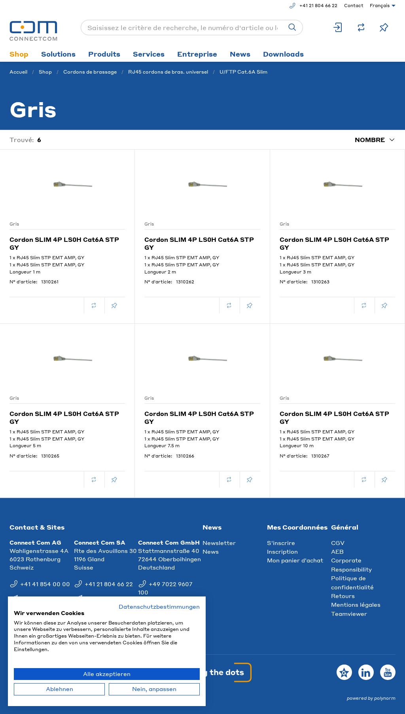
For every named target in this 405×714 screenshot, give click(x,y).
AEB (337, 551)
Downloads (283, 53)
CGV (337, 542)
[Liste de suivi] (384, 27)
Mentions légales (355, 604)
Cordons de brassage (90, 72)
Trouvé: (21, 140)
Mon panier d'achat (295, 560)
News (240, 53)
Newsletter (219, 542)
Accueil (18, 72)
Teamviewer (349, 613)
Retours (343, 595)
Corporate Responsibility (351, 564)
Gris (14, 224)
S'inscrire (281, 542)
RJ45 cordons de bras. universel (168, 72)
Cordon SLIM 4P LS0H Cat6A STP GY (64, 243)
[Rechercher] (292, 27)
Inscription (282, 551)
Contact (353, 5)
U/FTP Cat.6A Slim (243, 72)
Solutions (58, 53)
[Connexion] (338, 27)
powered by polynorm (371, 698)
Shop (18, 53)
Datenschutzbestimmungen (159, 606)
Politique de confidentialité (352, 582)
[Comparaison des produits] (361, 27)
